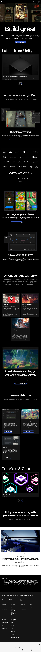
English (3, 595)
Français (14, 595)
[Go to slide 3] (20, 82)
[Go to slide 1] (18, 499)
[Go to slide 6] (22, 499)
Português (19, 595)
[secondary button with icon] (39, 2)
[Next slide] (22, 84)
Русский (29, 595)
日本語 (11, 595)
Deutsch (7, 595)
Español (25, 595)
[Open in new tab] (9, 609)
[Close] (39, 644)
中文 (22, 595)
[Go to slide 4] (21, 82)
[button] (20, 42)
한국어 (33, 595)
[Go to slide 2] (19, 82)
